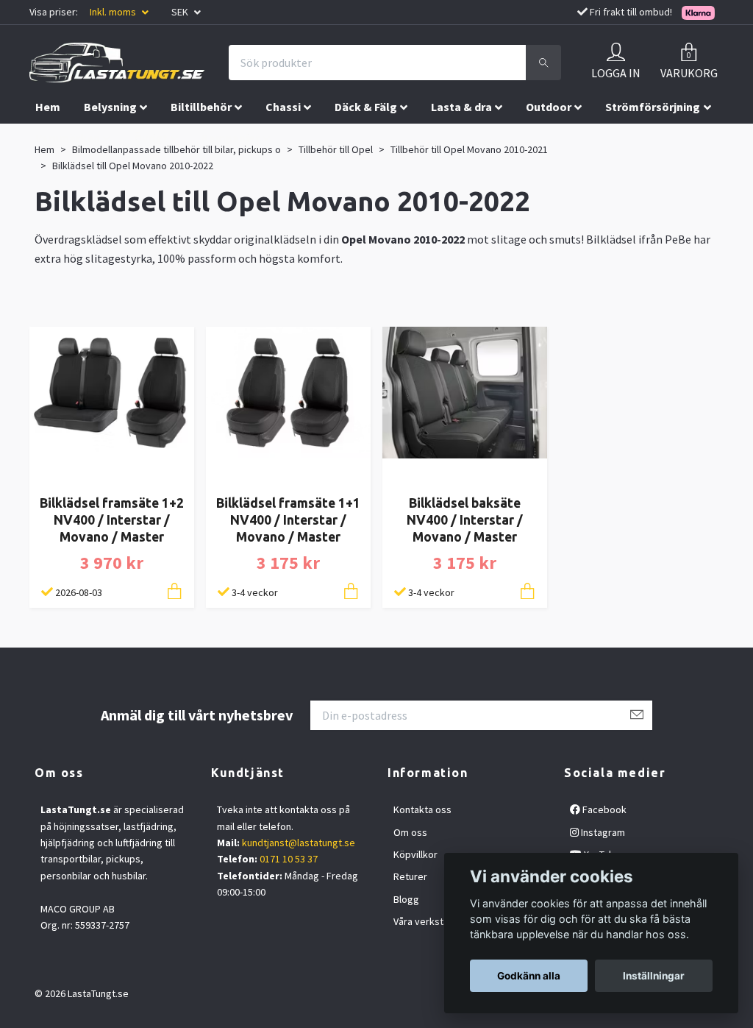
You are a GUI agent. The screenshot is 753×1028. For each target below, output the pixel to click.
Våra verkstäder (428, 921)
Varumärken (67, 137)
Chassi (283, 106)
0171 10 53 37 (289, 858)
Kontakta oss (422, 809)
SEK (180, 11)
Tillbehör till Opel (336, 149)
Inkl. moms (114, 11)
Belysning (110, 106)
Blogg (406, 899)
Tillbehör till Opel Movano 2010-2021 (469, 149)
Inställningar (654, 976)
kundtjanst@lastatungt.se (298, 842)
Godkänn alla (528, 976)
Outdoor (548, 106)
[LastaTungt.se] (117, 62)
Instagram (602, 832)
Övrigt (151, 137)
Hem (47, 106)
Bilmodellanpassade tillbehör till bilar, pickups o (176, 149)
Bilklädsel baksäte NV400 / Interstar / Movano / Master (465, 520)
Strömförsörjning (652, 106)
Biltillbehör (201, 106)
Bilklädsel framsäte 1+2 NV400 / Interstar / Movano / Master (112, 520)
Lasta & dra (461, 106)
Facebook (603, 809)
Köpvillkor (415, 854)
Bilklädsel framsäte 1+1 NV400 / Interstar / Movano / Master (288, 520)
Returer (410, 876)
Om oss (410, 832)
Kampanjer (230, 137)
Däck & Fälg (366, 106)
